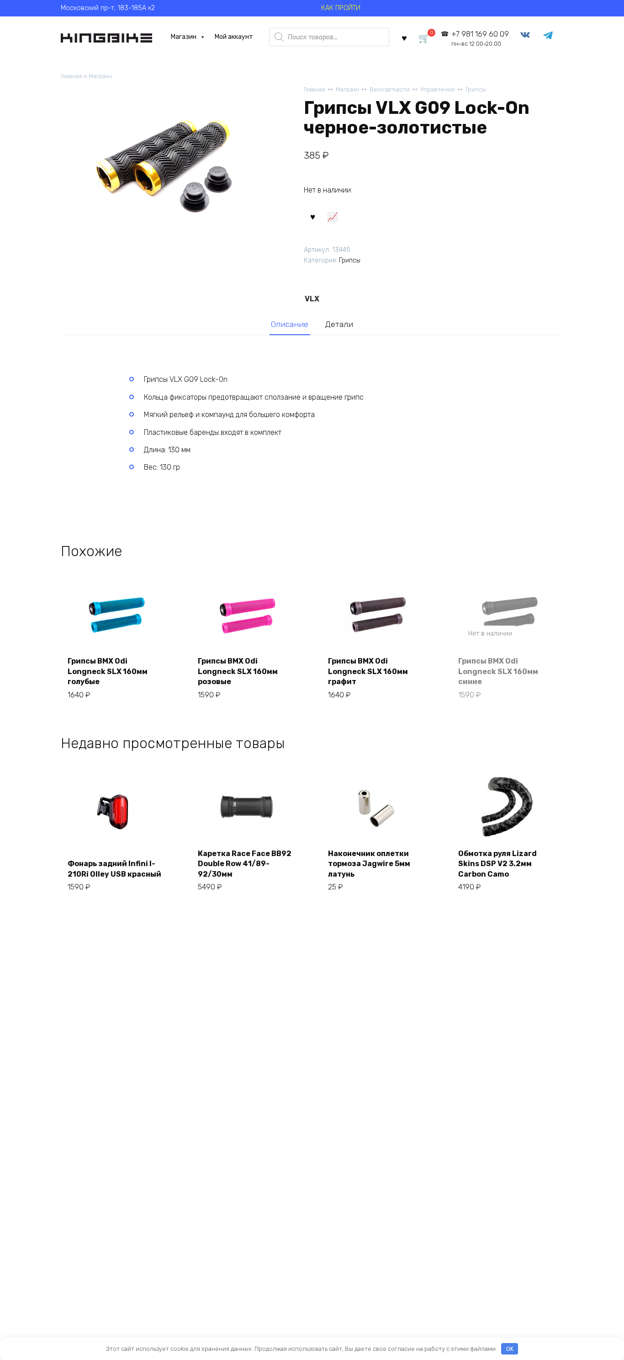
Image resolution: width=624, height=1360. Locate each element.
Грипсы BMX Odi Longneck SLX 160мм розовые (238, 671)
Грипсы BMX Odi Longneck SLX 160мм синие (498, 671)
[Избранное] (404, 37)
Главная (71, 76)
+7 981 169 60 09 (479, 39)
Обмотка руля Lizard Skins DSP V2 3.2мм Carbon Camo (497, 863)
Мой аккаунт (234, 37)
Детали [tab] (339, 324)
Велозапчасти (390, 89)
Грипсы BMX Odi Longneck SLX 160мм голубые (108, 671)
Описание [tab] (289, 324)
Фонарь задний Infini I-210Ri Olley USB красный (114, 868)
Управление (437, 89)
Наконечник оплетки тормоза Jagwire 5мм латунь (369, 863)
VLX (312, 298)
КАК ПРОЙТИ (340, 8)
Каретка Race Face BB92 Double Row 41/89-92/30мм (244, 863)
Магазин (183, 37)
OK (509, 1348)
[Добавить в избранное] (312, 216)
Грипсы (475, 89)
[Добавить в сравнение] (332, 216)
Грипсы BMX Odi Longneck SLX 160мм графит (368, 671)
